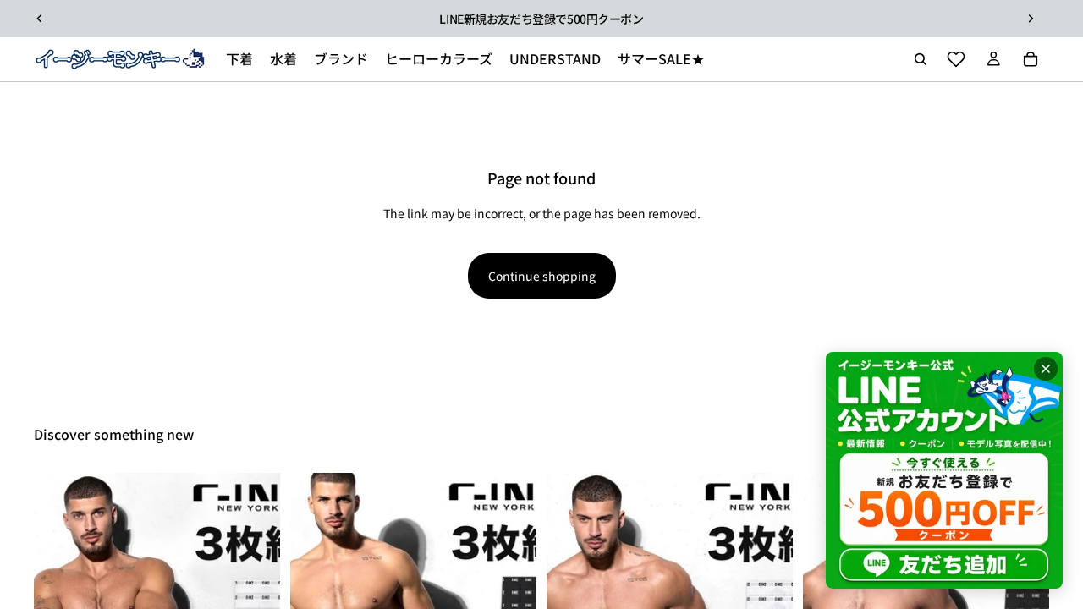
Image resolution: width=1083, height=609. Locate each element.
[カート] (1030, 59)
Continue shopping (542, 275)
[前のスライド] (39, 18)
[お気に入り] (956, 59)
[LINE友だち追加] (944, 470)
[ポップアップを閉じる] (1046, 369)
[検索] (920, 59)
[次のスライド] (1030, 18)
